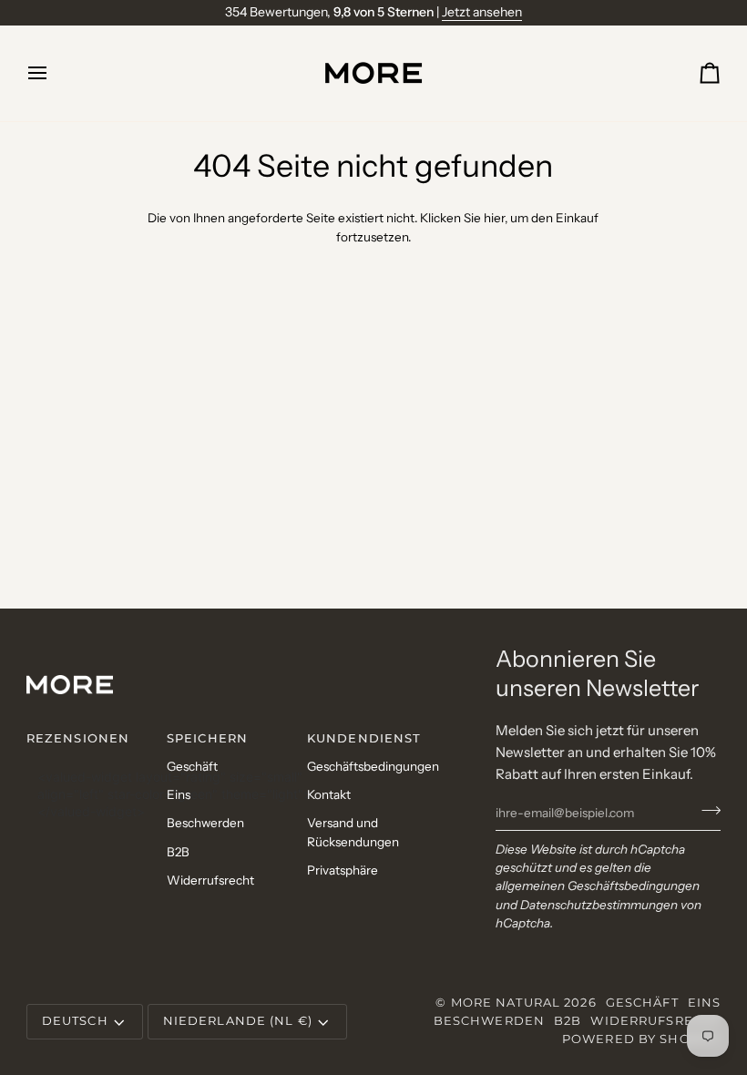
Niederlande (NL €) (237, 1021)
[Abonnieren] (706, 810)
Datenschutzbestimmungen (599, 904)
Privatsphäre (342, 870)
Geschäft (192, 766)
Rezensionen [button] (77, 738)
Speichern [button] (207, 738)
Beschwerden (205, 822)
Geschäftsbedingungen (373, 766)
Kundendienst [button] (364, 738)
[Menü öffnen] (53, 73)
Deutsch (75, 1021)
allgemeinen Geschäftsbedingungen (598, 885)
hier (494, 217)
